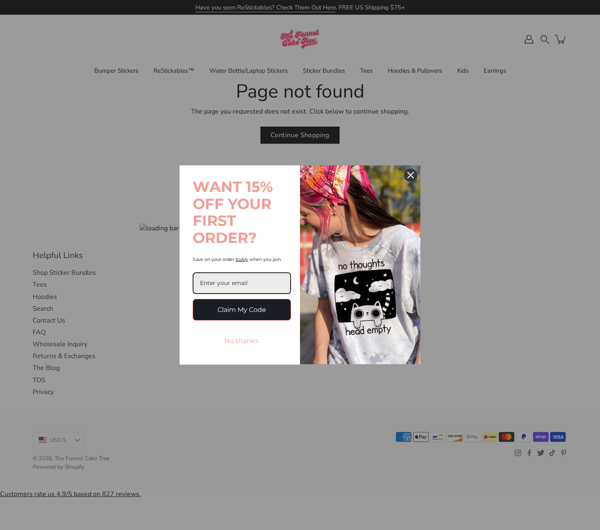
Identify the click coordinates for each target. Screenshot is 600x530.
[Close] (410, 175)
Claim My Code (242, 310)
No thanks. (242, 341)
